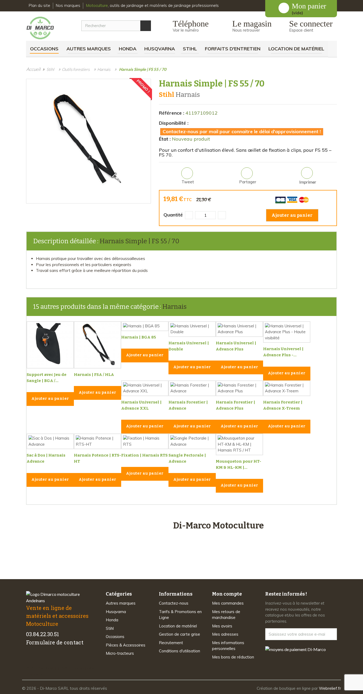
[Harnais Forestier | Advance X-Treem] (286, 388)
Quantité (173, 215)
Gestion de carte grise (179, 634)
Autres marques (88, 49)
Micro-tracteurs (120, 653)
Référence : (171, 113)
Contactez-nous (173, 603)
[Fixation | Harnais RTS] (144, 441)
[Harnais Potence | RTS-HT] (97, 441)
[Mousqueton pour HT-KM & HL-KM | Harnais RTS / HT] (239, 444)
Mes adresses (225, 634)
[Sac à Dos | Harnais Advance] (50, 441)
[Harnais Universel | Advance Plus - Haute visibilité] (286, 332)
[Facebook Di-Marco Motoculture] (29, 659)
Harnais (174, 306)
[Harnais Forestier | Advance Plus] (239, 388)
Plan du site (39, 5)
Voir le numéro (186, 30)
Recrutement (171, 642)
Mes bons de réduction (233, 657)
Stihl (190, 49)
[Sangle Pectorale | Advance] (192, 441)
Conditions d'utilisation (179, 650)
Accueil (33, 69)
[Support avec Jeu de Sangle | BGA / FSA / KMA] (50, 344)
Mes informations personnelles (228, 645)
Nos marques (68, 5)
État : (165, 139)
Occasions (44, 49)
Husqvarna (159, 49)
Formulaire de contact (54, 642)
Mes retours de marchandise (226, 614)
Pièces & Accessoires (125, 645)
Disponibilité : (173, 123)
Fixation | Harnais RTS (144, 455)
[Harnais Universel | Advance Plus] (239, 329)
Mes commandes (228, 603)
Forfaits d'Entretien (232, 49)
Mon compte (227, 594)
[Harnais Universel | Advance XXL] (144, 388)
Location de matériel (296, 49)
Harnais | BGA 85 (138, 337)
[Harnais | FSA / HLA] (97, 344)
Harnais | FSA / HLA (94, 374)
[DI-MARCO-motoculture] (44, 28)
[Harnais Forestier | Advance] (192, 388)
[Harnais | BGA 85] (144, 326)
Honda (127, 49)
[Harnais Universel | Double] (192, 329)
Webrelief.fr (330, 688)
